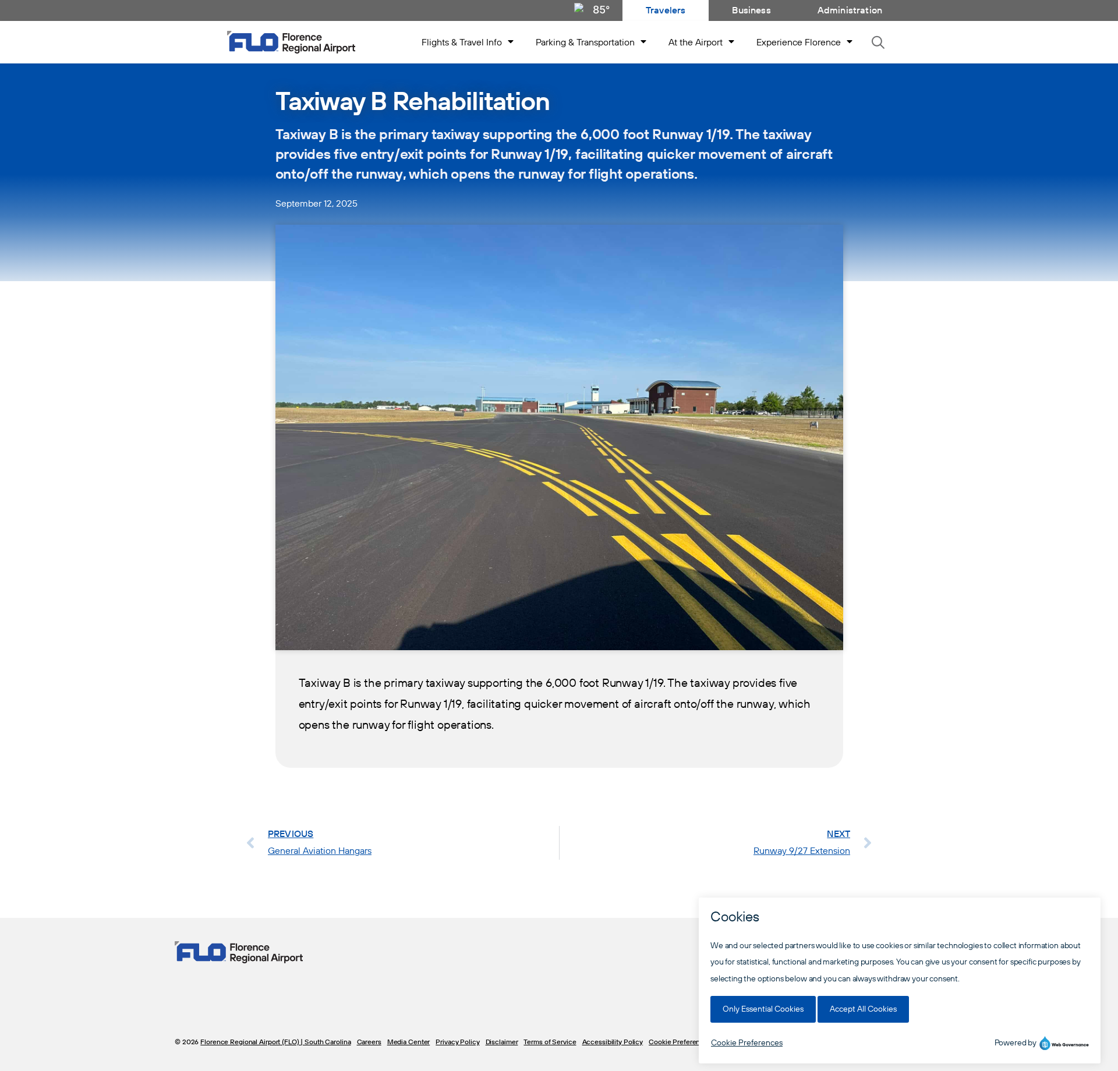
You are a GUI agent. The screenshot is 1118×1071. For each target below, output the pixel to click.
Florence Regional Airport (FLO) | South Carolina (275, 1042)
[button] (878, 42)
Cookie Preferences (680, 1042)
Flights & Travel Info (462, 42)
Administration (850, 10)
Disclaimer (502, 1042)
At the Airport (695, 42)
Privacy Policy (457, 1042)
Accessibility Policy (612, 1042)
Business (751, 10)
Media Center (408, 1042)
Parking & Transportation (585, 42)
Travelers (665, 10)
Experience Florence (798, 42)
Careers (369, 1042)
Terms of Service (549, 1042)
